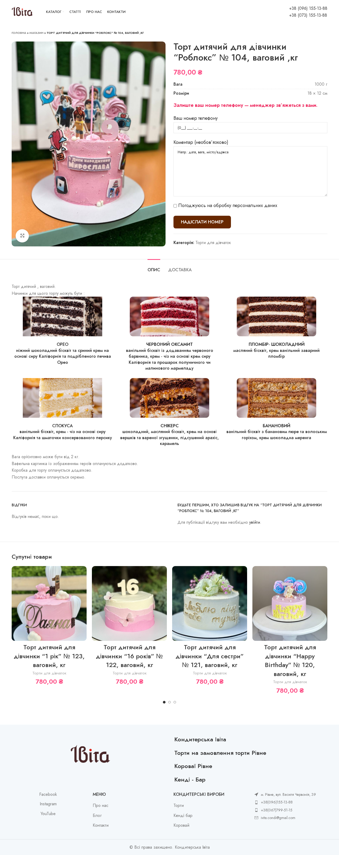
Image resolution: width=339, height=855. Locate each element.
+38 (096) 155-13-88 (308, 8)
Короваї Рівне (193, 766)
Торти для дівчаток (213, 243)
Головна (19, 33)
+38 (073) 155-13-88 (308, 15)
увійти (254, 522)
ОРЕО (62, 344)
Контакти (101, 825)
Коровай (181, 825)
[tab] (154, 267)
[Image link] (62, 316)
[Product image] (209, 603)
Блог (97, 816)
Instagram (48, 804)
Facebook (48, 794)
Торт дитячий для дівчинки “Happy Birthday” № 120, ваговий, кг (290, 660)
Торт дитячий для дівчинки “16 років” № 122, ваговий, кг (129, 655)
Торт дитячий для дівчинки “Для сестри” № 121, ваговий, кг (210, 655)
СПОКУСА (62, 426)
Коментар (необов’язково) (200, 142)
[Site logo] (22, 11)
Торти (178, 805)
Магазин (36, 33)
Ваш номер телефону (195, 118)
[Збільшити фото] (22, 235)
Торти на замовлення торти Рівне (220, 752)
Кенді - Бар (190, 779)
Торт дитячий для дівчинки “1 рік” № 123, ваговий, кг (49, 655)
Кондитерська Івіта (200, 739)
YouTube (48, 814)
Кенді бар (183, 816)
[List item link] (285, 802)
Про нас (100, 805)
